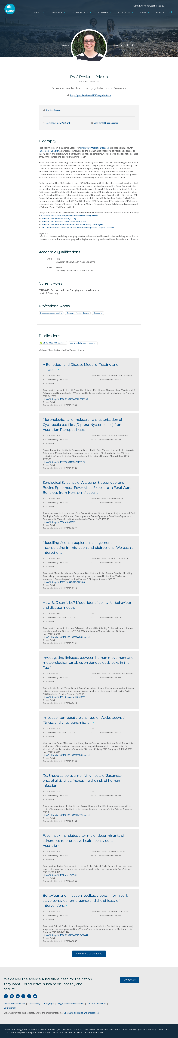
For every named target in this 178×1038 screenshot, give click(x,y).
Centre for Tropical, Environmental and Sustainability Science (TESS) (73, 224)
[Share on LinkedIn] (133, 45)
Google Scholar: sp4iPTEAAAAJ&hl (83, 343)
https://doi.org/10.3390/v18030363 (59, 522)
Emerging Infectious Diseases (94, 147)
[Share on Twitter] (121, 45)
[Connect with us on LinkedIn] (18, 996)
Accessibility (34, 1003)
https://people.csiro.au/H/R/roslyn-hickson (90, 95)
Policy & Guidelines (97, 1003)
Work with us (80, 12)
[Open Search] (171, 12)
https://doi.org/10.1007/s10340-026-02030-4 (64, 582)
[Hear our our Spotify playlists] (23, 996)
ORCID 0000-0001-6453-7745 (54, 343)
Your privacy (10, 1007)
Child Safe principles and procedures (81, 1012)
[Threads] (29, 996)
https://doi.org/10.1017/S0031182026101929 (64, 462)
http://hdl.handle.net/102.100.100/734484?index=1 (66, 637)
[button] (53, 110)
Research (57, 12)
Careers (103, 12)
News (143, 12)
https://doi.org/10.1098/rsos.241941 (60, 875)
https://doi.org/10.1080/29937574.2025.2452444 (65, 935)
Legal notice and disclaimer (71, 1003)
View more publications (89, 953)
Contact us (130, 979)
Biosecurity (98, 313)
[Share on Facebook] (127, 45)
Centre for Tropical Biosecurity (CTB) (58, 218)
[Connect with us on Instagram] (12, 996)
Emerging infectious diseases (78, 313)
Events (160, 12)
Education (124, 12)
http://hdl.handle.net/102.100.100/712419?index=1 (66, 815)
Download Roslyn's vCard (58, 122)
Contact (142, 45)
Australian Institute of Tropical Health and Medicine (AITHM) (69, 215)
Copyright (49, 1003)
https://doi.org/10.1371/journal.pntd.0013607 (64, 697)
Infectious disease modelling (51, 313)
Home (64, 45)
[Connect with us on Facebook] (6, 996)
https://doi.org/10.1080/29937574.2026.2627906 (65, 399)
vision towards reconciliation (90, 1032)
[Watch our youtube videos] (35, 996)
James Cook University (49, 150)
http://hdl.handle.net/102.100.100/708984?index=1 (66, 755)
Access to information (14, 1003)
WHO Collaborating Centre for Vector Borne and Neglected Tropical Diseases (77, 227)
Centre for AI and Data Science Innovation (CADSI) (64, 221)
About (38, 12)
